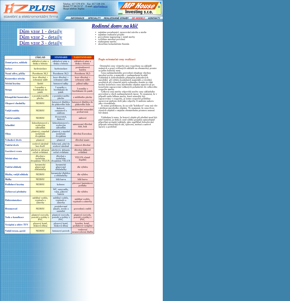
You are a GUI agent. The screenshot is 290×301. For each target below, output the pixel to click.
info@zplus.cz (100, 6)
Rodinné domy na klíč (115, 26)
